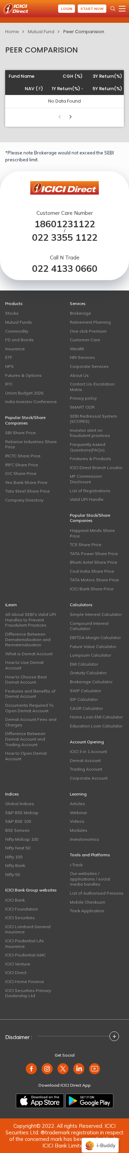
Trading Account (86, 769)
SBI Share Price (20, 432)
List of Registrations (90, 490)
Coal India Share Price (92, 571)
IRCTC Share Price (23, 455)
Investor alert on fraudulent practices (90, 433)
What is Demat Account (29, 653)
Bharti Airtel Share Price (93, 562)
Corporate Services (89, 366)
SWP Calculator (85, 690)
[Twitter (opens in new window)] (62, 1068)
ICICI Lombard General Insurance (28, 929)
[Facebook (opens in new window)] (31, 1068)
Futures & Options (23, 375)
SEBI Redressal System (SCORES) (93, 418)
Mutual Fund (41, 31)
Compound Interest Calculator (89, 626)
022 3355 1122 (64, 237)
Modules (78, 830)
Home (12, 31)
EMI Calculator (84, 664)
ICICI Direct (15, 972)
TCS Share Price (85, 544)
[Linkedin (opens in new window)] (78, 1068)
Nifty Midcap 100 (21, 839)
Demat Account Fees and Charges (30, 722)
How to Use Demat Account (24, 665)
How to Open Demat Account (26, 756)
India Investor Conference (31, 401)
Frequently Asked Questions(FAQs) (87, 447)
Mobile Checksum (87, 902)
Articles (77, 803)
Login (66, 9)
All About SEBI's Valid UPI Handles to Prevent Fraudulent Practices (30, 620)
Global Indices (19, 803)
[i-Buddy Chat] (100, 1140)
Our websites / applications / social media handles (90, 879)
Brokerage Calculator (91, 681)
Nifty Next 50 (17, 847)
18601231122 (64, 224)
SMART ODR (82, 407)
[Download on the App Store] (40, 1101)
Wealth (77, 348)
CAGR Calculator (86, 708)
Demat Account (85, 760)
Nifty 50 (12, 874)
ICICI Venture (17, 963)
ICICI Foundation (21, 909)
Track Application (87, 910)
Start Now (92, 9)
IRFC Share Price (21, 464)
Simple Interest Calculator (96, 614)
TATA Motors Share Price (94, 579)
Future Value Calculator (93, 646)
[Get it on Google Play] (89, 1101)
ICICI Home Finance (24, 981)
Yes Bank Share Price (26, 482)
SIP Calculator (84, 699)
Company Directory (24, 500)
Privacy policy (83, 398)
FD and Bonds (19, 339)
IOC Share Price (20, 473)
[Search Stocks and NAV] (113, 8)
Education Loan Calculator (96, 725)
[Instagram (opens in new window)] (47, 1068)
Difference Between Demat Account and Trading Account (25, 739)
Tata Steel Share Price (27, 491)
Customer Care (85, 339)
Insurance (15, 348)
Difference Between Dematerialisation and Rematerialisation (28, 639)
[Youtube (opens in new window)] (94, 1068)
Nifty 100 (13, 856)
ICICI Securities (20, 917)
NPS (9, 366)
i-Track (76, 864)
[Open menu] (122, 8)
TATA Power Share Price (94, 553)
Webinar (78, 812)
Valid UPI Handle (87, 499)
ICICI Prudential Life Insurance (24, 943)
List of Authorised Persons (96, 893)
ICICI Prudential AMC (25, 954)
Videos (77, 821)
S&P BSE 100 (18, 821)
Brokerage (80, 313)
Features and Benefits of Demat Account (30, 693)
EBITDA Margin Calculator (95, 637)
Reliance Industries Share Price (31, 444)
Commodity (16, 331)
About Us (79, 375)
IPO (8, 384)
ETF (8, 357)
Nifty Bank (15, 865)
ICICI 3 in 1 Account (88, 751)
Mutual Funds (18, 322)
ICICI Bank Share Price (92, 588)
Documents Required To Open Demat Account (29, 708)
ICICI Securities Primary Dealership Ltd (28, 993)
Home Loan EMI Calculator (96, 717)
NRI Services (82, 357)
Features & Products (90, 458)
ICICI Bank (15, 900)
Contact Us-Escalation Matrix (92, 386)
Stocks (12, 313)
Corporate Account (89, 778)
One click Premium (88, 331)
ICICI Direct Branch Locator (96, 467)
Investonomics (84, 839)
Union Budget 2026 (24, 393)
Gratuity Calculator (88, 672)
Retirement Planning (90, 322)
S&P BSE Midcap (22, 812)
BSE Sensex (17, 830)
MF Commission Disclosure (86, 479)
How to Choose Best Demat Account (26, 679)
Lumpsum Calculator (90, 655)
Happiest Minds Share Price (92, 533)
